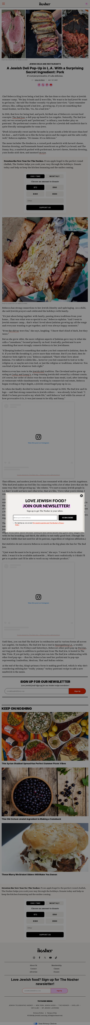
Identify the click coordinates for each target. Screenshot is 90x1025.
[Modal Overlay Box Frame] (45, 512)
